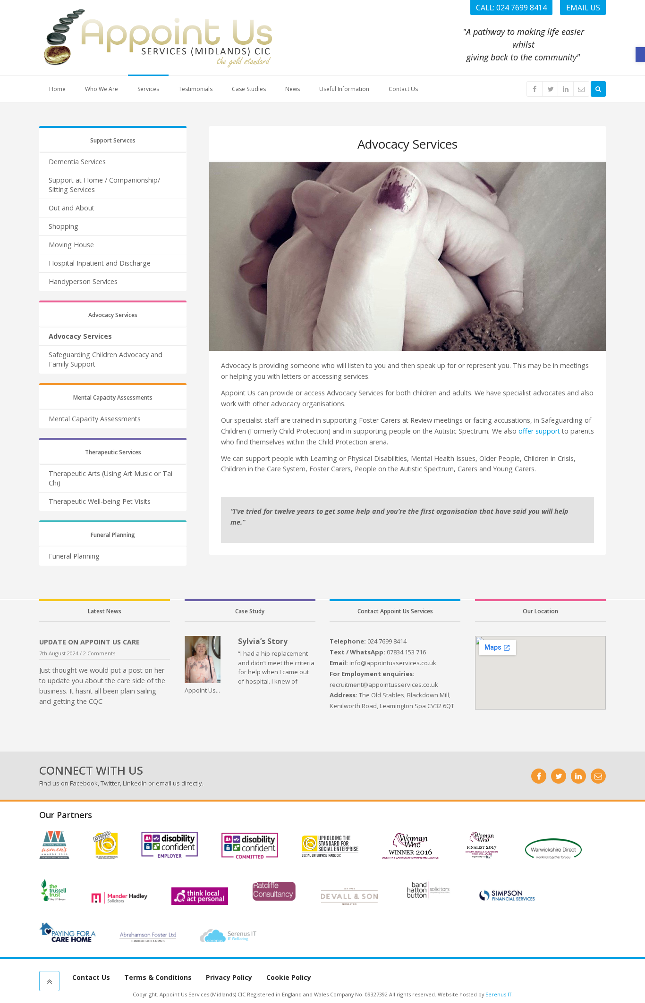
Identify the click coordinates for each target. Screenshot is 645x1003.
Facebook (84, 783)
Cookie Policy (288, 977)
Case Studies (249, 89)
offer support (539, 430)
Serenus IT (498, 994)
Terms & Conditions (158, 977)
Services (148, 89)
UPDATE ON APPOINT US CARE (89, 641)
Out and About (71, 207)
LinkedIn (135, 783)
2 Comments (99, 653)
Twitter (110, 783)
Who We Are (101, 89)
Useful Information (344, 89)
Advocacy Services (80, 336)
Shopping (63, 226)
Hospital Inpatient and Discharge (100, 263)
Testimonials (195, 89)
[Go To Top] (49, 981)
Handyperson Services (83, 281)
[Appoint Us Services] (157, 37)
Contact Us (403, 89)
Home (57, 89)
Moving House (71, 244)
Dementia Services (77, 161)
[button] (640, 54)
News (292, 89)
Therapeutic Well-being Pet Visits (100, 501)
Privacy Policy (229, 977)
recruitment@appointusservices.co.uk (384, 684)
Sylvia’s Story (263, 641)
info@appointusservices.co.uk (392, 663)
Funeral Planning (74, 556)
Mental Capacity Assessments (95, 418)
